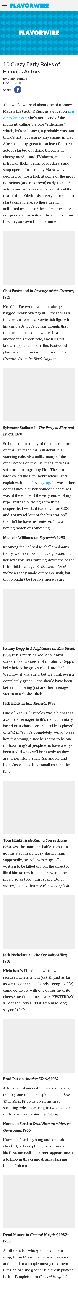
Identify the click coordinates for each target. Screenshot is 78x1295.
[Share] (17, 90)
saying (44, 482)
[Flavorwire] (29, 5)
